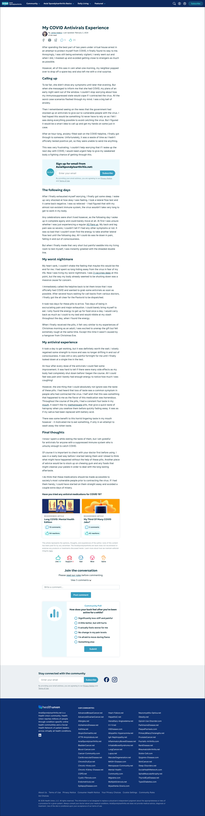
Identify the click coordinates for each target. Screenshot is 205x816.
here (51, 551)
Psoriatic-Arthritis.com (149, 741)
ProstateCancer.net (147, 737)
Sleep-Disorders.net (147, 765)
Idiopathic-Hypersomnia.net (120, 733)
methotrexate (75, 404)
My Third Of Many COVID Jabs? (97, 520)
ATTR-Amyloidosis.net (88, 737)
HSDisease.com (115, 729)
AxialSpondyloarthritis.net (89, 741)
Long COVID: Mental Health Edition (59, 520)
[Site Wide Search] (174, 3)
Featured (99, 3)
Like (57, 558)
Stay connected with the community (61, 673)
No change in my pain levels (92, 632)
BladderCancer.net (86, 745)
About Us (42, 792)
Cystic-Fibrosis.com (87, 778)
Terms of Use (64, 181)
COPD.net (82, 773)
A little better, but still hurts (92, 623)
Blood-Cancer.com (86, 749)
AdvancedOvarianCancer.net (91, 717)
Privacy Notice (181, 804)
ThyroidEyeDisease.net (149, 778)
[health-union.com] (49, 707)
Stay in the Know (142, 786)
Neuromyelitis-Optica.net (150, 713)
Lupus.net (112, 753)
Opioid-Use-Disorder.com (150, 721)
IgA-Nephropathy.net (117, 737)
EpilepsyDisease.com (87, 786)
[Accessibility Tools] (179, 3)
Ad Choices (43, 796)
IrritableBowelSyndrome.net (120, 745)
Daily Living (83, 3)
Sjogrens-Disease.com (149, 757)
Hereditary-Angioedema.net (120, 721)
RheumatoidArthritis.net (149, 749)
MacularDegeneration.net (119, 757)
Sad (79, 558)
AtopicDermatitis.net (87, 733)
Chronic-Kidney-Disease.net (90, 769)
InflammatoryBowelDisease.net (122, 741)
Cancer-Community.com (89, 753)
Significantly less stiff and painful (95, 618)
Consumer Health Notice (89, 792)
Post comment (80, 595)
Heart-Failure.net (115, 713)
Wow (91, 558)
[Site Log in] (184, 3)
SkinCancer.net (145, 761)
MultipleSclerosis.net (117, 782)
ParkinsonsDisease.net (149, 725)
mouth (45, 404)
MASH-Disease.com (117, 761)
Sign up (191, 797)
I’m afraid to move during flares (94, 637)
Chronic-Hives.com (86, 765)
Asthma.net (83, 729)
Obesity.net (144, 717)
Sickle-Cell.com (146, 753)
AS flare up (92, 224)
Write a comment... (53, 587)
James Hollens (56, 33)
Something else (86, 642)
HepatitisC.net (114, 717)
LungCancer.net (115, 749)
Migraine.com (114, 778)
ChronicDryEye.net (86, 761)
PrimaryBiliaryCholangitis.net (151, 733)
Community (32, 3)
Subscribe (107, 173)
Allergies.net (83, 721)
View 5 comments (80, 580)
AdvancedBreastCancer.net (90, 713)
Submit (93, 649)
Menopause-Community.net (120, 765)
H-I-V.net (112, 725)
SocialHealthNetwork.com (150, 769)
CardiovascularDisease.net (90, 757)
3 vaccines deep (102, 273)
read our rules (73, 575)
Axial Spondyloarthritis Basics (58, 3)
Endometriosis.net (86, 782)
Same (102, 558)
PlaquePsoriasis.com (148, 729)
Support (69, 558)
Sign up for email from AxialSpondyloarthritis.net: (74, 165)
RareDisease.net (146, 745)
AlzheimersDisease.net (88, 725)
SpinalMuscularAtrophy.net (150, 773)
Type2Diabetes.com (147, 782)
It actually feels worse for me (93, 627)
